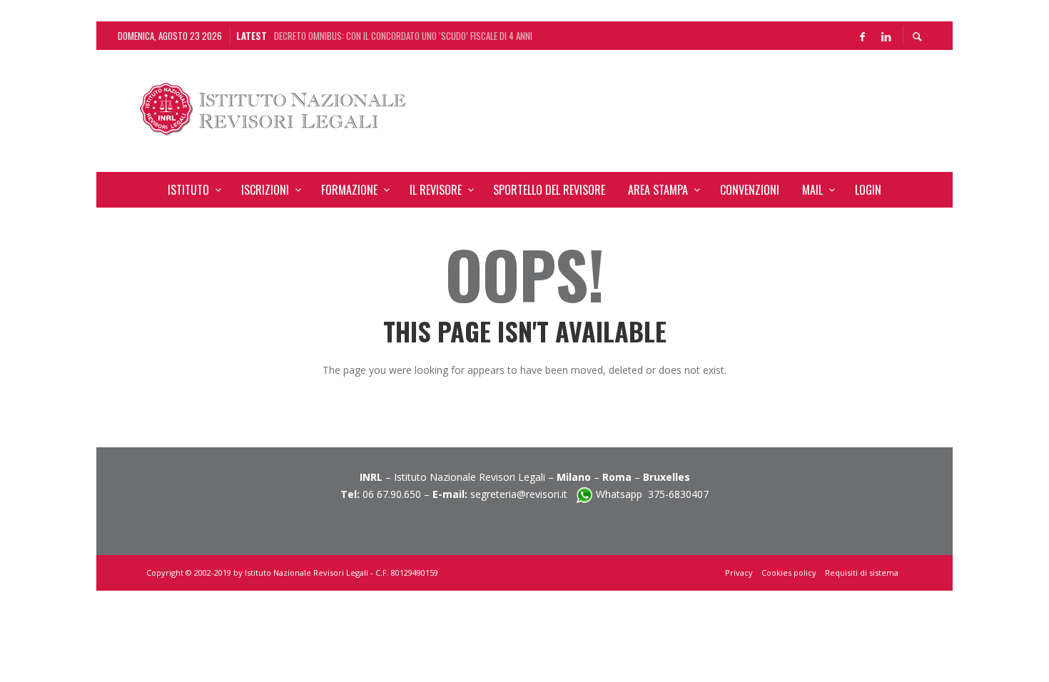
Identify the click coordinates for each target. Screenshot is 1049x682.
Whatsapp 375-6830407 (652, 494)
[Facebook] (862, 35)
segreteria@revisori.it (523, 494)
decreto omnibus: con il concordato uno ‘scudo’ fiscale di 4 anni (403, 36)
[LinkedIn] (885, 35)
